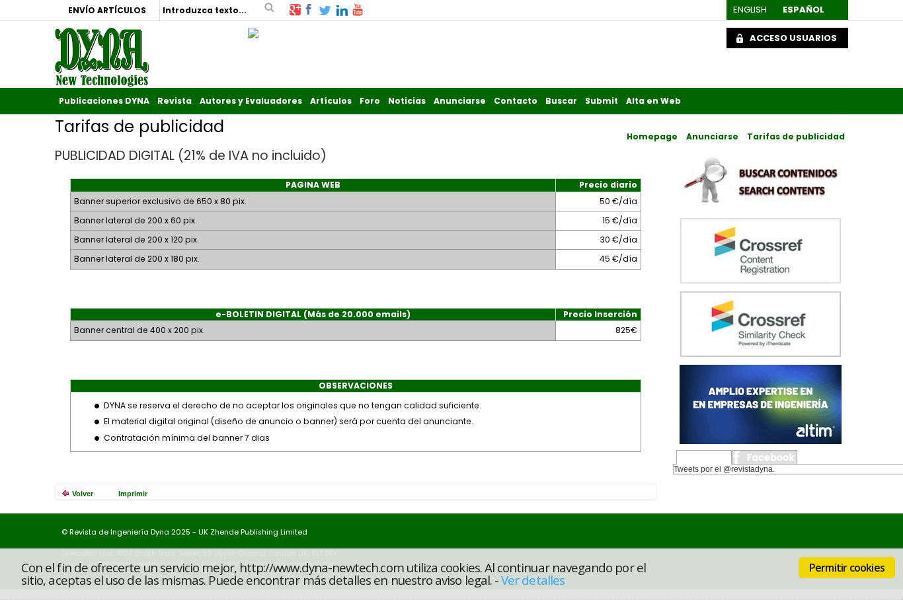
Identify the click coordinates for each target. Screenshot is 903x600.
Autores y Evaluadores (251, 100)
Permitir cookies (846, 567)
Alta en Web (653, 100)
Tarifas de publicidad (796, 136)
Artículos (331, 100)
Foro (370, 100)
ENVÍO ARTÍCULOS (107, 10)
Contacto (515, 100)
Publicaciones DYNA (104, 100)
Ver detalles (533, 579)
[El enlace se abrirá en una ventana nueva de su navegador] (294, 9)
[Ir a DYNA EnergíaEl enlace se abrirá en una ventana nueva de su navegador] (253, 29)
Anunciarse (460, 100)
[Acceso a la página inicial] (102, 57)
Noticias (407, 100)
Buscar (561, 100)
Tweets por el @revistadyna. (724, 469)
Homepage (652, 136)
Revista (174, 100)
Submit (601, 100)
